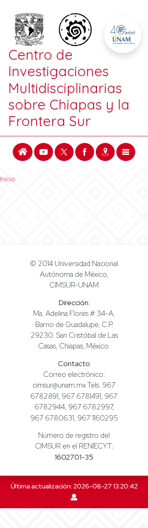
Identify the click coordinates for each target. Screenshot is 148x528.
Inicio (7, 179)
